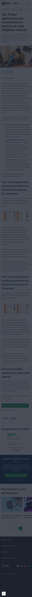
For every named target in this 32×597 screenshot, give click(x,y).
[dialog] (16, 298)
